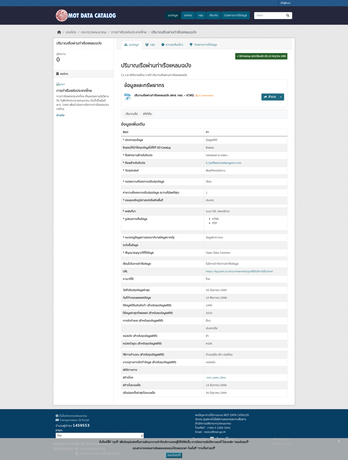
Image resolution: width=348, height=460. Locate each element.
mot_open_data (216, 378)
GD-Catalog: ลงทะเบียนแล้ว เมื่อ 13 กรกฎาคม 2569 (262, 56)
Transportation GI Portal (74, 420)
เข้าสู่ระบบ (285, 3)
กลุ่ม (200, 15)
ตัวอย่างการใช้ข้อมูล (235, 15)
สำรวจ (272, 97)
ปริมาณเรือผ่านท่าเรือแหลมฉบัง (174, 32)
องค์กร (188, 15)
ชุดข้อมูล (173, 15)
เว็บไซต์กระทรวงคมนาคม (72, 416)
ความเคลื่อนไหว (174, 45)
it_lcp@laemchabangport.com (223, 163)
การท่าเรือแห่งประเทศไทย (129, 32)
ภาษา (59, 430)
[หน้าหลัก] (59, 32)
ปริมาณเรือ (131, 114)
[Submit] (288, 15)
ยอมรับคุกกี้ (174, 455)
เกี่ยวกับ (213, 15)
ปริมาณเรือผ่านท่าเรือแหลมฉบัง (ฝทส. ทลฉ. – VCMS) (164, 95)
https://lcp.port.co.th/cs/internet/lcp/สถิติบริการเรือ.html (239, 271)
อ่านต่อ (60, 115)
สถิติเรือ (147, 114)
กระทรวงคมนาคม (94, 32)
